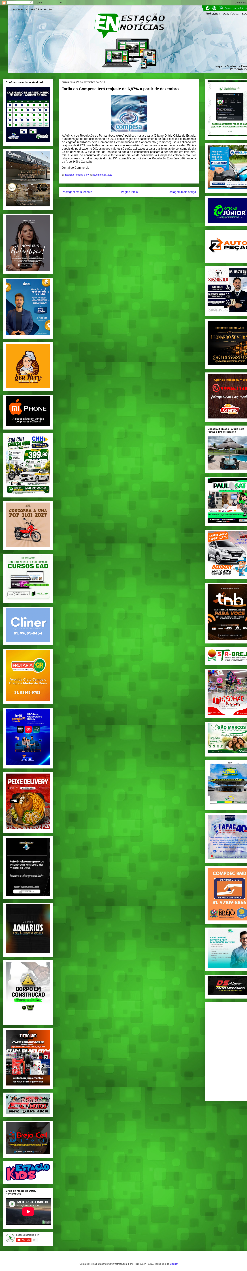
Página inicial (130, 191)
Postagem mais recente (77, 191)
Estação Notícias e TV (77, 174)
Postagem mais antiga (181, 191)
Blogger (174, 1263)
